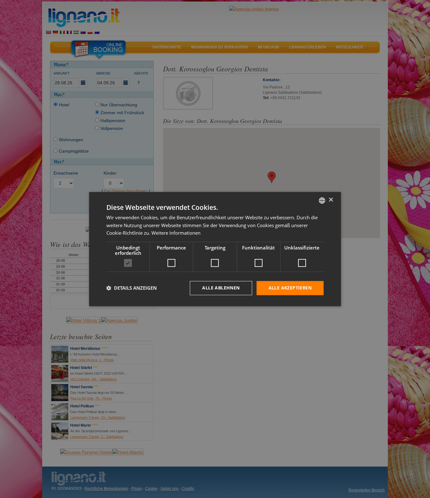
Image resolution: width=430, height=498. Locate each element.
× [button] (330, 200)
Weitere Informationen (176, 233)
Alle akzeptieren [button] (290, 288)
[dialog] (215, 249)
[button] (131, 288)
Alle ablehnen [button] (221, 288)
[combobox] (322, 200)
